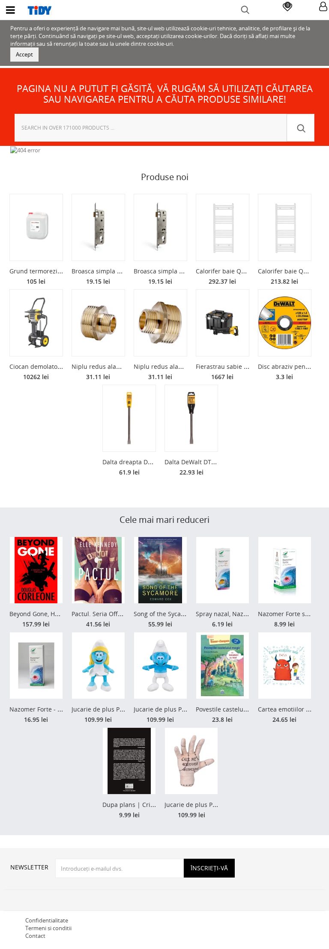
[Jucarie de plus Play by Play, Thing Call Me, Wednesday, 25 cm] (191, 761)
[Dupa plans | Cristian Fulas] (129, 761)
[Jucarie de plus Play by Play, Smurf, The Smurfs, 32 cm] (160, 665)
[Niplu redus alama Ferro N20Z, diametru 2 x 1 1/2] (98, 322)
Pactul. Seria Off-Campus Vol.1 (115, 614)
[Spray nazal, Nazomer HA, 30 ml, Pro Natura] (222, 570)
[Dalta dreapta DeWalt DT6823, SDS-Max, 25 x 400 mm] (129, 418)
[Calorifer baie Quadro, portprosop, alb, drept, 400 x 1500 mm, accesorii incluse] (284, 227)
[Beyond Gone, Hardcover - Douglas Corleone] (36, 570)
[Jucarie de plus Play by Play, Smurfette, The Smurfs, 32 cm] (98, 665)
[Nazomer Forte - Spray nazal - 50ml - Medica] (36, 665)
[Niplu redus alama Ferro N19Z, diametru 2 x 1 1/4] (160, 322)
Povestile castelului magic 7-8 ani (243, 709)
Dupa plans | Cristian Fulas (141, 805)
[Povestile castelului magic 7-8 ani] (222, 665)
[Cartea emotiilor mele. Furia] (284, 665)
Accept (24, 54)
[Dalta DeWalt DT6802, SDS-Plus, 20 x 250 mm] (191, 418)
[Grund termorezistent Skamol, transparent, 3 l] (36, 227)
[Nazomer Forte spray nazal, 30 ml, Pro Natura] (284, 570)
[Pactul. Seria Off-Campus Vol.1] (98, 570)
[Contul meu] (323, 7)
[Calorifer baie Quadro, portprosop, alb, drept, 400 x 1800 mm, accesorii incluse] (222, 227)
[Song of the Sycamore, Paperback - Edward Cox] (160, 570)
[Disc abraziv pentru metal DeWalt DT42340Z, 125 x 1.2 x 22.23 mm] (284, 322)
